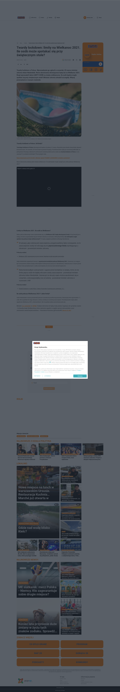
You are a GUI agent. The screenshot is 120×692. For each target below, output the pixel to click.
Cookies (43, 372)
